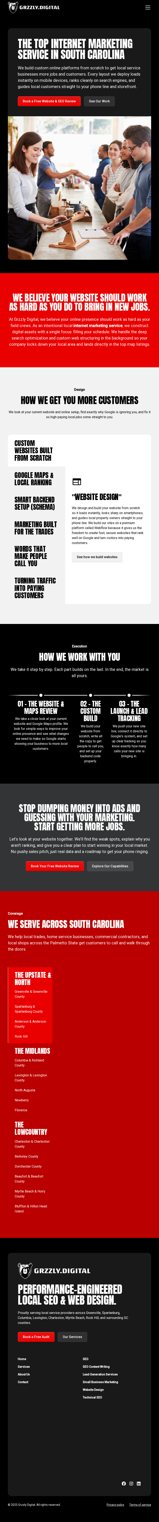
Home (22, 1359)
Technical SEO (92, 1397)
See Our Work (99, 101)
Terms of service (140, 1504)
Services (24, 1366)
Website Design (93, 1389)
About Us (24, 1374)
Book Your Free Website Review (55, 866)
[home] (34, 7)
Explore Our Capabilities (110, 866)
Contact (23, 1382)
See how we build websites (97, 557)
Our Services (72, 1337)
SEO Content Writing (96, 1366)
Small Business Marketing (100, 1382)
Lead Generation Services (100, 1374)
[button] (147, 7)
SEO (85, 1359)
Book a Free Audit (36, 1337)
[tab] (36, 451)
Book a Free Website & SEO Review (49, 101)
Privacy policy (115, 1504)
